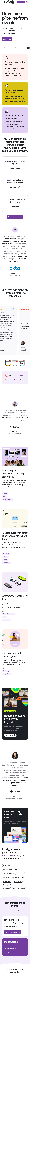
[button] (27, 2)
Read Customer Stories (15, 217)
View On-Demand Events (13, 932)
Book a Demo (20, 2)
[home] (9, 2)
